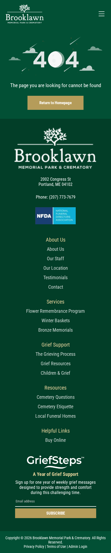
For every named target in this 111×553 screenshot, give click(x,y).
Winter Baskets (55, 320)
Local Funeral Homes (55, 416)
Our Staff (55, 258)
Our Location (55, 268)
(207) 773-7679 (62, 197)
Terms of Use (56, 546)
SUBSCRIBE (55, 513)
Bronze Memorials (55, 330)
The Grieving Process (55, 354)
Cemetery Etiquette (55, 406)
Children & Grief (55, 373)
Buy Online (55, 440)
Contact (55, 287)
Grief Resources (56, 363)
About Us (55, 249)
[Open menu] (102, 14)
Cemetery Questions (56, 397)
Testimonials (55, 277)
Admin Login (77, 546)
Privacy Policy (34, 546)
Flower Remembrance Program (55, 311)
